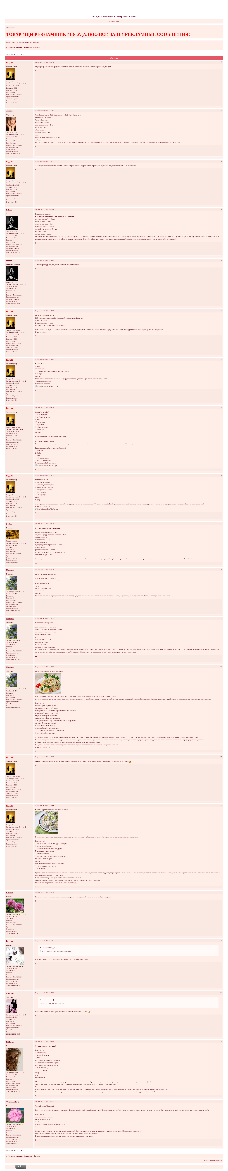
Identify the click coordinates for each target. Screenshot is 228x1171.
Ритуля (9, 941)
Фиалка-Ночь (12, 1102)
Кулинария (28, 47)
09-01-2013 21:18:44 (48, 805)
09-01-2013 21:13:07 (48, 757)
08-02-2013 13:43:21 (48, 993)
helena (9, 210)
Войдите (20, 42)
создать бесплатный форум (213, 1160)
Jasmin (9, 111)
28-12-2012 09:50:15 (48, 475)
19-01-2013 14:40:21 (48, 892)
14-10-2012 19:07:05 (48, 110)
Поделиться (38, 62)
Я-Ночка (10, 1042)
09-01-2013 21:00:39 (48, 618)
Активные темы (114, 21)
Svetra (9, 524)
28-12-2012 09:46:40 (48, 359)
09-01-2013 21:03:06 (48, 667)
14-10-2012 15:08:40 (48, 62)
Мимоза (10, 570)
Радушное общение (15, 47)
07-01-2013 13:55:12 (48, 523)
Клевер (9, 893)
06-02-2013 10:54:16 (48, 941)
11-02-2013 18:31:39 (48, 1101)
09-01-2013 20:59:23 (48, 569)
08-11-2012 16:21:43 (48, 209)
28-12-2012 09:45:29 (48, 311)
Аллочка (10, 993)
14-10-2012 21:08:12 (48, 161)
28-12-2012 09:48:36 (48, 407)
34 (21, 54)
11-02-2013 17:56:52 (48, 1041)
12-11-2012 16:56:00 (48, 260)
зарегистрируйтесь (32, 42)
